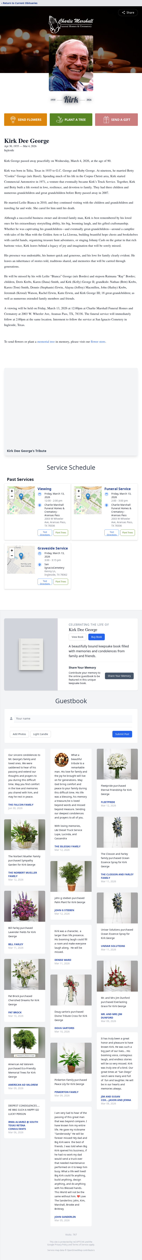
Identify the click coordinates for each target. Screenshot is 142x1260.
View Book (77, 637)
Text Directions (45, 533)
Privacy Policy (61, 1244)
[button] (21, 496)
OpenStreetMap (74, 1250)
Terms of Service (80, 1244)
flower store (98, 341)
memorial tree (46, 341)
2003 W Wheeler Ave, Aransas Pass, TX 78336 (55, 522)
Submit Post (122, 734)
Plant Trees (60, 532)
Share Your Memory (119, 675)
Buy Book (96, 637)
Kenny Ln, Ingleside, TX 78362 (56, 573)
